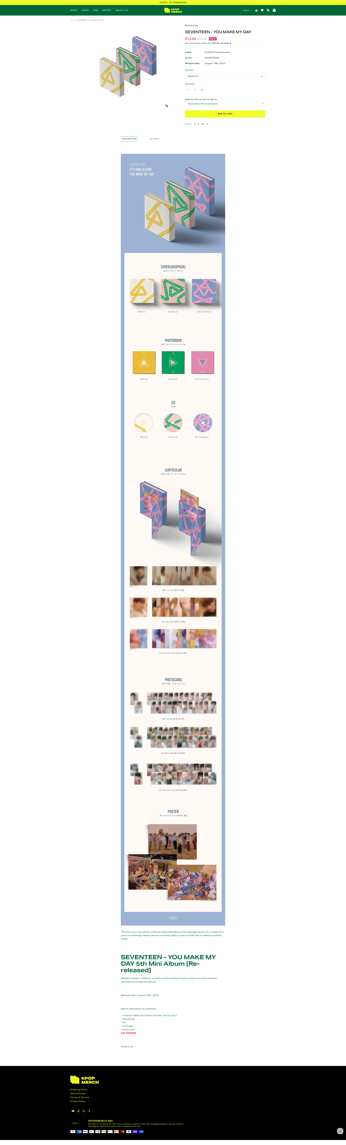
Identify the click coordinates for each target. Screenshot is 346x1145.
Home (72, 20)
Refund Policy (77, 1093)
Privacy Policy (78, 1101)
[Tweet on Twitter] (203, 124)
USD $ (246, 10)
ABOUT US (122, 10)
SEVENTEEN (191, 25)
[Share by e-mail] (207, 124)
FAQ (96, 10)
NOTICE (106, 10)
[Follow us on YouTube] (73, 1111)
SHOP (73, 10)
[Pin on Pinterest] (198, 124)
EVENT (85, 10)
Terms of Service (79, 1097)
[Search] (268, 10)
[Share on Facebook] (194, 124)
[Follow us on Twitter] (83, 1111)
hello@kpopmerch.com (130, 1126)
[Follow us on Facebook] (89, 1111)
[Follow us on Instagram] (78, 1111)
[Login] (256, 10)
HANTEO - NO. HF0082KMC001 (173, 2)
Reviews (154, 139)
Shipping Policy (78, 1089)
